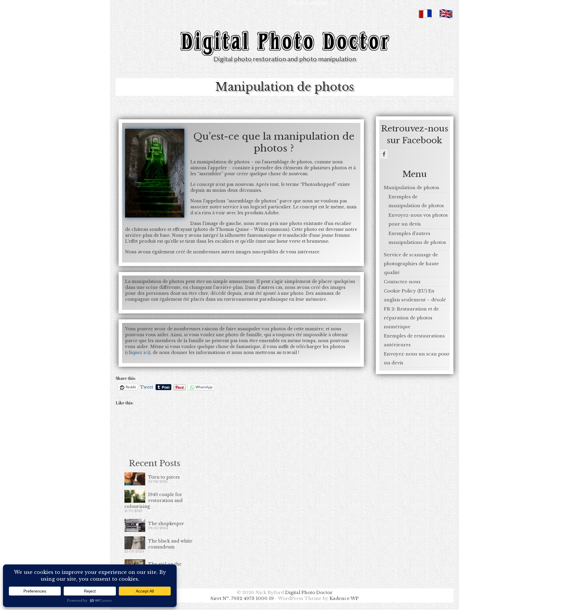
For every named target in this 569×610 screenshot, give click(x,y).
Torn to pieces (164, 477)
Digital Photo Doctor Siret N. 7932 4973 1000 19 (271, 595)
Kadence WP (344, 598)
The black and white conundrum (170, 544)
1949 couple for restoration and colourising (153, 500)
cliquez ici (138, 352)
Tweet (146, 387)
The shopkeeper (166, 523)
